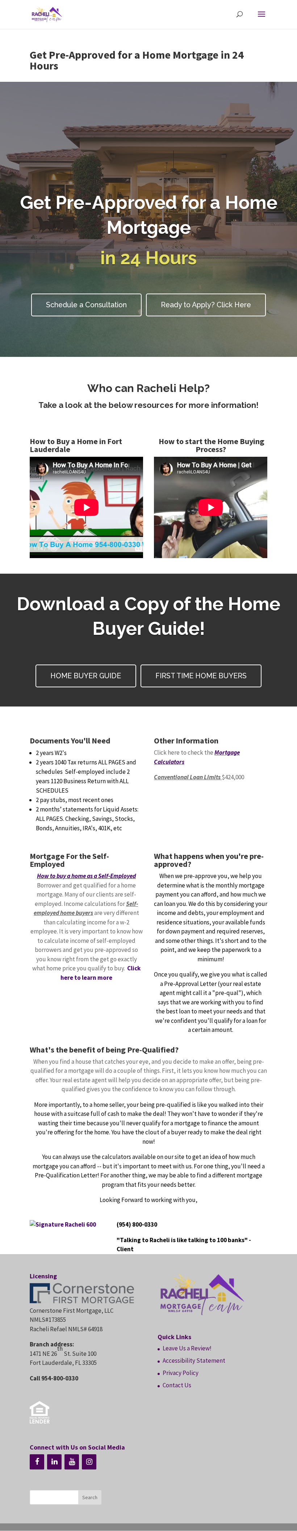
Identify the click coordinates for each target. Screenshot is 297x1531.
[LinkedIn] (54, 1461)
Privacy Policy (180, 1373)
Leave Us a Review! (187, 1348)
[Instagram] (89, 1461)
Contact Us (177, 1385)
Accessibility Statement (194, 1361)
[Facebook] (37, 1461)
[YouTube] (71, 1461)
